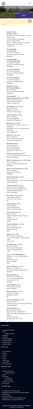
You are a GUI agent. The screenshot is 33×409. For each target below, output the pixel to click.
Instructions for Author (14, 21)
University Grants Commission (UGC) (11, 391)
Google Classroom (7, 396)
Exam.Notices (5, 383)
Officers (4, 353)
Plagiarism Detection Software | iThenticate (12, 399)
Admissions (5, 335)
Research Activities (7, 340)
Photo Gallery (5, 362)
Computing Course (7, 363)
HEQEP (4, 374)
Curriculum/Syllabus (7, 339)
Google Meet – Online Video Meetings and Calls (14, 398)
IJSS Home (4, 21)
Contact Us (4, 24)
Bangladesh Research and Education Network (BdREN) (15, 392)
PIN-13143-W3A (9, 380)
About (4, 331)
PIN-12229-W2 (8, 378)
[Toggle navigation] (29, 3)
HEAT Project (5, 376)
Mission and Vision (9, 333)
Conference (5, 337)
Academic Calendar (10, 373)
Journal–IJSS (5, 360)
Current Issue (19, 22)
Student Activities (6, 342)
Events (4, 356)
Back (23, 15)
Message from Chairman (8, 330)
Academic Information (7, 371)
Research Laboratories (8, 381)
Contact (4, 358)
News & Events (11, 22)
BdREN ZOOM (5, 394)
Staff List (4, 355)
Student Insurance (6, 344)
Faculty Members (6, 351)
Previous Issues (27, 22)
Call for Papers (24, 21)
